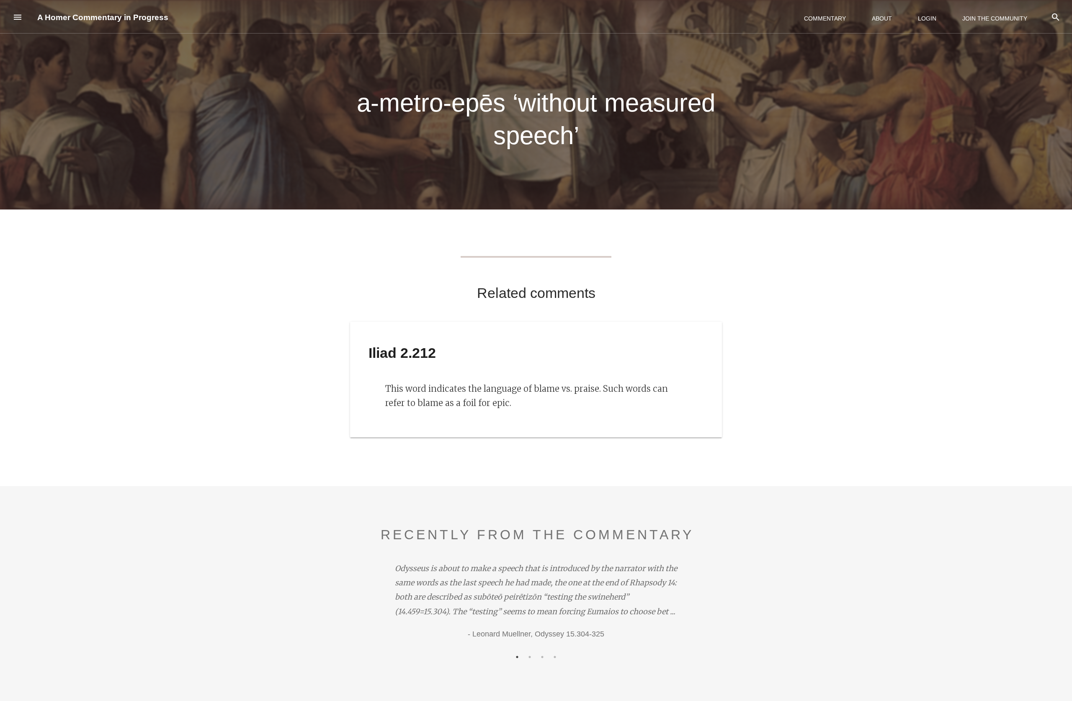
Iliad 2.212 (402, 353)
